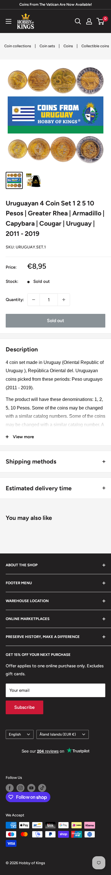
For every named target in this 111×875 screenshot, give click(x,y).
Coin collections (17, 46)
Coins (68, 46)
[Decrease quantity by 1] (34, 300)
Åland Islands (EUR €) (58, 734)
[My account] (89, 21)
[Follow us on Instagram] (20, 788)
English (15, 734)
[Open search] (78, 21)
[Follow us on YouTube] (31, 788)
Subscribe (24, 707)
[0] (100, 21)
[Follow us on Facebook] (10, 788)
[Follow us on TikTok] (42, 788)
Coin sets (47, 46)
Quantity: (15, 299)
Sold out (55, 320)
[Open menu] (8, 21)
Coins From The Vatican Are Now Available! (55, 4)
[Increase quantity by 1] (64, 300)
